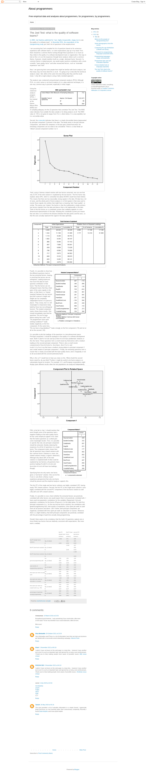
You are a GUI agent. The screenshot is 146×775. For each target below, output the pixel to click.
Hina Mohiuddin (40, 633)
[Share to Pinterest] (64, 601)
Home (32, 22)
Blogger (76, 769)
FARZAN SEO (39, 665)
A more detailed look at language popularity (102, 65)
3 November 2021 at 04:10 (53, 665)
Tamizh (37, 705)
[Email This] (55, 601)
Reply (37, 627)
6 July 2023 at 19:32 (46, 683)
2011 (95, 32)
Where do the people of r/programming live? (102, 40)
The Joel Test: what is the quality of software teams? (103, 70)
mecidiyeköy (39, 686)
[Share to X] (60, 601)
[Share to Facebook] (62, 601)
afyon (37, 692)
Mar (96, 37)
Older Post (82, 750)
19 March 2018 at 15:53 (51, 616)
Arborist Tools (75, 638)
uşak (36, 693)
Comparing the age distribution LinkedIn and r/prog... (104, 48)
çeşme (37, 688)
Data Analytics (43, 711)
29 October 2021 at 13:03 (54, 633)
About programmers (40, 8)
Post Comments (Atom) (45, 753)
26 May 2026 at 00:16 (47, 705)
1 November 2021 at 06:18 (48, 647)
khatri (37, 647)
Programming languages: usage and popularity (102, 57)
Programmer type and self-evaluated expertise (103, 61)
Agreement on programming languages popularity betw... (104, 52)
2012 (95, 34)
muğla (37, 690)
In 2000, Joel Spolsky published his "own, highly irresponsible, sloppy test (54, 40)
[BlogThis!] (57, 601)
